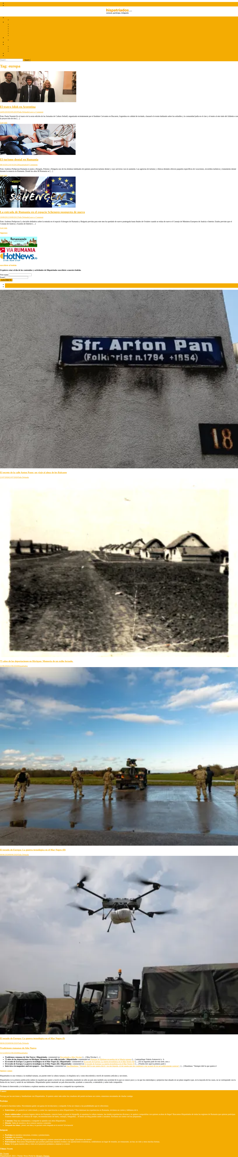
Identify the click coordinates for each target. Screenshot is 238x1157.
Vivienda (13, 26)
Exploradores (15, 47)
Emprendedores (16, 33)
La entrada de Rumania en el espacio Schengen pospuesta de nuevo (42, 212)
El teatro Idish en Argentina (18, 106)
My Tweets (4, 1154)
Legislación (14, 31)
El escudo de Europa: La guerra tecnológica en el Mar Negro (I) (32, 1038)
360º (7, 42)
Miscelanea (9, 55)
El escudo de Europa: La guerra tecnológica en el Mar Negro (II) (33, 849)
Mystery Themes (42, 1156)
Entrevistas (9, 17)
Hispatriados (23, 165)
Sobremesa (9, 53)
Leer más (3, 123)
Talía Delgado (23, 112)
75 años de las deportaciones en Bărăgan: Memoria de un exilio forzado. (36, 661)
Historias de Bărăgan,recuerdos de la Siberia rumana (110, 1059)
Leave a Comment (36, 112)
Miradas (8, 44)
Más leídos (9, 284)
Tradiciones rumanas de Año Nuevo (18, 1048)
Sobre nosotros (11, 3)
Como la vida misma (18, 24)
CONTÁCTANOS (12, 5)
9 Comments (33, 165)
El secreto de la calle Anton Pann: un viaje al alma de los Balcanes (33, 472)
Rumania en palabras (18, 51)
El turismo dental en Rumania (19, 159)
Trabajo (13, 29)
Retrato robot (15, 20)
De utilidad (9, 22)
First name (4, 275)
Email (2, 277)
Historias (8, 38)
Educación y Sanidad (18, 35)
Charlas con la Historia (19, 40)
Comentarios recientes (13, 287)
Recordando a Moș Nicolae (71, 1057)
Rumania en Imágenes (18, 49)
